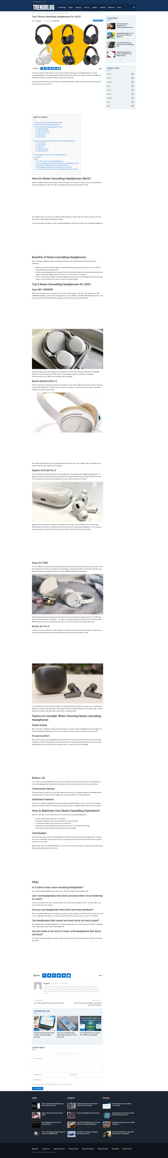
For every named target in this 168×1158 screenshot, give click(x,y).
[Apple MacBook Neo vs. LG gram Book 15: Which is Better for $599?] (111, 35)
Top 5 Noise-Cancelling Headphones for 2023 (48, 127)
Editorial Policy (103, 1149)
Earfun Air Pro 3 (41, 137)
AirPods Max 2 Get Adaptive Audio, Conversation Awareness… (125, 25)
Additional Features (42, 151)
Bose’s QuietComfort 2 (43, 131)
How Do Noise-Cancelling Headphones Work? (48, 122)
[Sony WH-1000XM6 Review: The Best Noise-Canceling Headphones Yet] (71, 1125)
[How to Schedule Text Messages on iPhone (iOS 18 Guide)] (36, 1106)
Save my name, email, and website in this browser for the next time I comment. (53, 1084)
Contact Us (45, 1149)
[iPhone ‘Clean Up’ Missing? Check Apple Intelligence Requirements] (36, 1115)
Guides (94, 7)
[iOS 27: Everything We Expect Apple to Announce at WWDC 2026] (36, 1134)
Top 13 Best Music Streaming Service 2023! (49, 1003)
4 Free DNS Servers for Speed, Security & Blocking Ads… (125, 44)
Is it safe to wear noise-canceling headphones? (50, 161)
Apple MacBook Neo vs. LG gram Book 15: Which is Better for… (125, 35)
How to (86, 7)
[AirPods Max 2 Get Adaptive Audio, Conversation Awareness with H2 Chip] (111, 26)
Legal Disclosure (59, 1149)
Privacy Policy (73, 1149)
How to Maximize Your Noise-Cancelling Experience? (51, 154)
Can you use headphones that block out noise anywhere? (53, 165)
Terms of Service (88, 1149)
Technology (62, 7)
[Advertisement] (67, 100)
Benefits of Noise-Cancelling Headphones (47, 124)
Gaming (78, 7)
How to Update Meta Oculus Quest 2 (88, 1113)
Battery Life (40, 147)
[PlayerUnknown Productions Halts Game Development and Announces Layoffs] (107, 1115)
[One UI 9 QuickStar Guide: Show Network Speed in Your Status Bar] (67, 1023)
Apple (71, 7)
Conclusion (38, 157)
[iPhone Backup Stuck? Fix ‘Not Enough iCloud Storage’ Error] (36, 1125)
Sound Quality (41, 143)
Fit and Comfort (41, 145)
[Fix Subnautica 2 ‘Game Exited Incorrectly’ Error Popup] (107, 1106)
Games (109, 90)
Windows (111, 7)
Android (102, 7)
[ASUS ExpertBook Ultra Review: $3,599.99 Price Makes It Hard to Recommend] (111, 54)
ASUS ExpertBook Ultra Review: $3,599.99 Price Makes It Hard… (124, 53)
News (119, 7)
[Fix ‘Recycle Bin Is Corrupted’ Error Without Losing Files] (90, 1023)
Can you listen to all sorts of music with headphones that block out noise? (57, 169)
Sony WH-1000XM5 (42, 129)
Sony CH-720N (41, 135)
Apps (108, 106)
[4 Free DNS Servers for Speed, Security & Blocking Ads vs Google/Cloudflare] (111, 45)
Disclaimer (115, 1149)
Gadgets (96, 20)
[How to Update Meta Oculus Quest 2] (71, 1115)
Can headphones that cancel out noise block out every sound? (54, 167)
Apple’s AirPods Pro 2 (43, 133)
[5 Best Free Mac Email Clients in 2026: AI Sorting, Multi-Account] (44, 1023)
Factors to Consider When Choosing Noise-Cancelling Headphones (55, 141)
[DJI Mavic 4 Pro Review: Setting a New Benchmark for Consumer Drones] (71, 1134)
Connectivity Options (43, 149)
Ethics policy (127, 1149)
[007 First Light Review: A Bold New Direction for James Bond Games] (107, 1134)
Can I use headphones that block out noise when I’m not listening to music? (58, 163)
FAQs (36, 159)
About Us (35, 1149)
